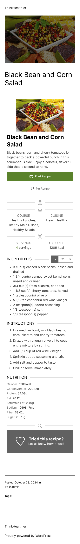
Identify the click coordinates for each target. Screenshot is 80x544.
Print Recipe (42, 176)
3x (69, 259)
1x (54, 259)
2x (62, 259)
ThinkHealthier (15, 8)
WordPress (43, 536)
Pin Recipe (42, 188)
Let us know (37, 444)
